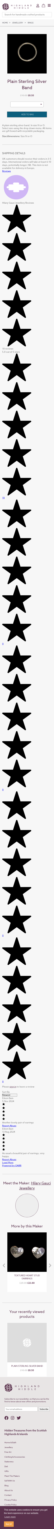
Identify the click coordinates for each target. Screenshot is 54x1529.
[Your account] (38, 7)
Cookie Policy (10, 1504)
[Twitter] (19, 1421)
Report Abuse (9, 1125)
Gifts (6, 1471)
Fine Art (7, 1452)
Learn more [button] (10, 1517)
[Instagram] (12, 1421)
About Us (8, 1490)
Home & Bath (10, 1442)
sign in (13, 1086)
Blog (6, 1485)
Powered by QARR (11, 1165)
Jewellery (17, 22)
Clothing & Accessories (14, 1457)
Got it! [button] (9, 1524)
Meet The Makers (12, 1476)
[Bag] (43, 5)
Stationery (9, 1461)
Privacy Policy (10, 1500)
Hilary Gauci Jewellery (35, 1186)
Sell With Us (9, 1480)
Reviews (6, 171)
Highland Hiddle (17, 6)
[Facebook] (6, 1421)
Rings (31, 22)
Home (5, 22)
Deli (6, 1466)
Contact (7, 1495)
